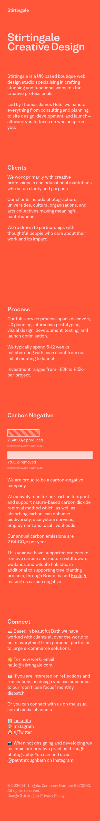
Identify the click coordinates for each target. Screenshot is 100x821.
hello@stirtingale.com (29, 665)
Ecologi (78, 575)
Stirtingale (18, 10)
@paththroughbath (26, 760)
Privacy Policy (52, 795)
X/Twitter (23, 732)
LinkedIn (22, 720)
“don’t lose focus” (38, 687)
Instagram (24, 726)
